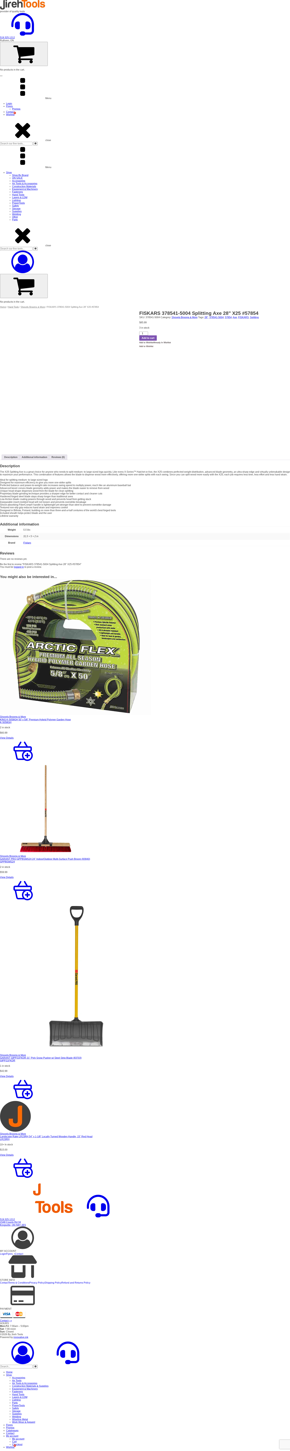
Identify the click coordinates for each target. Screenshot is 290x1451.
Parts (15, 219)
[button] (155, 342)
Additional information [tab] (34, 457)
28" (206, 317)
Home (3, 307)
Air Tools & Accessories (24, 183)
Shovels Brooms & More (33, 307)
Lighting (16, 200)
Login (9, 103)
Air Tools (16, 1380)
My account (12, 1436)
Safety (15, 205)
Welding (16, 214)
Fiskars (27, 543)
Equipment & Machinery (25, 189)
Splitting (254, 317)
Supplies (17, 211)
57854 (228, 317)
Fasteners (17, 192)
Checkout (17, 1444)
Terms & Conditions (18, 1282)
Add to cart (148, 338)
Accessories (18, 181)
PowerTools (18, 203)
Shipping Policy (53, 1282)
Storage (16, 208)
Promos (16, 109)
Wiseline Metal (20, 1419)
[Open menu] (1, 75)
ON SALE (17, 178)
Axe (235, 317)
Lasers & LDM (19, 197)
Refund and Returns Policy (75, 1282)
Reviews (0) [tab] (58, 457)
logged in (19, 567)
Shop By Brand (20, 175)
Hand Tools (18, 194)
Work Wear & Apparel (23, 1422)
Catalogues (12, 1430)
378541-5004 (216, 317)
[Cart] (24, 54)
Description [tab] (11, 457)
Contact (10, 112)
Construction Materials (24, 186)
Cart (14, 1441)
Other (15, 217)
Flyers (9, 106)
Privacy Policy (37, 1282)
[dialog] (145, 1395)
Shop (9, 172)
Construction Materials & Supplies (30, 1386)
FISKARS (243, 317)
